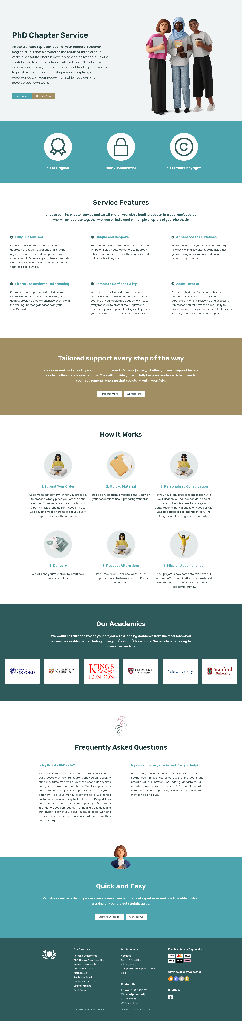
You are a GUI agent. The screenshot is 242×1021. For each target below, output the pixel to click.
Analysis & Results (83, 977)
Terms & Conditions (132, 960)
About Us (126, 955)
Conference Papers (85, 981)
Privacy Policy (128, 964)
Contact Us (134, 394)
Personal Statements (85, 955)
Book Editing (80, 990)
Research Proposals (85, 964)
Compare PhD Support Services (138, 968)
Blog (123, 972)
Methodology (81, 972)
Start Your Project (109, 916)
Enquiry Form (132, 1003)
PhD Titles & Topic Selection (89, 960)
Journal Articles (82, 985)
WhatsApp (131, 999)
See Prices (22, 96)
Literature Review (83, 968)
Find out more (109, 394)
